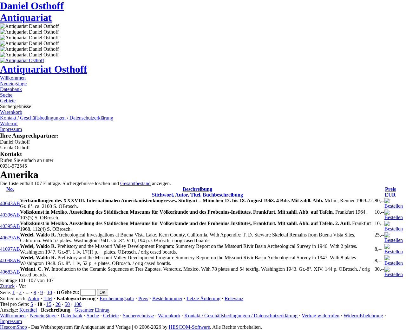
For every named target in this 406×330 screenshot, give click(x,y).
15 (48, 304)
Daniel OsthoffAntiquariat (32, 11)
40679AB (10, 237)
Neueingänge (13, 83)
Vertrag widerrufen (320, 315)
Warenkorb (11, 112)
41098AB (10, 260)
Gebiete (8, 100)
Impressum (11, 129)
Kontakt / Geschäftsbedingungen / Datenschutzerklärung (56, 117)
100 (78, 304)
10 (49, 292)
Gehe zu (69, 292)
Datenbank (11, 89)
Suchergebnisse (138, 315)
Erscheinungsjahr (117, 298)
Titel (47, 298)
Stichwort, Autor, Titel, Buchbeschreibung (197, 191)
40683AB (10, 272)
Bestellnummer (167, 298)
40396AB (10, 214)
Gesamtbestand (135, 183)
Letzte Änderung (203, 298)
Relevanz (234, 298)
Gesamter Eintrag (92, 310)
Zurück (7, 286)
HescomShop (13, 327)
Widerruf (9, 123)
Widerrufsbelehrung (363, 315)
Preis (143, 298)
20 (58, 304)
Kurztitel (28, 310)
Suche (6, 95)
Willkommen (13, 78)
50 (67, 304)
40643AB (10, 203)
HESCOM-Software (189, 327)
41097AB (10, 249)
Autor (33, 298)
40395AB (10, 226)
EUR (390, 191)
